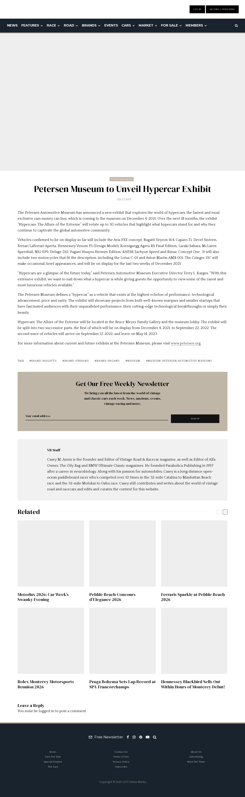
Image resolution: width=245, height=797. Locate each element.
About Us (196, 752)
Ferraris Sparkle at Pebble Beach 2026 (193, 597)
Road (69, 25)
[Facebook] (128, 737)
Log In (197, 9)
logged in (46, 711)
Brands (89, 25)
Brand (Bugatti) (44, 360)
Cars (126, 25)
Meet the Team (196, 761)
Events (111, 25)
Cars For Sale (53, 756)
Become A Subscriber (222, 9)
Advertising (196, 756)
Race (51, 25)
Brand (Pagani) (108, 360)
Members (194, 25)
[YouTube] (147, 737)
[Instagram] (134, 737)
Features (30, 25)
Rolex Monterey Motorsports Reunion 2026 (46, 684)
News (12, 25)
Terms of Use (121, 756)
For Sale (169, 25)
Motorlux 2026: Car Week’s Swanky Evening (43, 597)
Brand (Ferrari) (76, 360)
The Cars (53, 766)
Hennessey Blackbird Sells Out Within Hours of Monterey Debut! (193, 684)
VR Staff (124, 199)
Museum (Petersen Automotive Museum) (180, 360)
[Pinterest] (140, 737)
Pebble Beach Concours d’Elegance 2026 (112, 597)
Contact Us (121, 752)
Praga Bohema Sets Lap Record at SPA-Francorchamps (122, 684)
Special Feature (53, 761)
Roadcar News (121, 179)
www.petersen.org (186, 343)
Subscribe (121, 766)
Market (146, 25)
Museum (133, 360)
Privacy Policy (121, 761)
